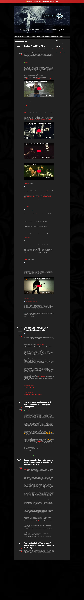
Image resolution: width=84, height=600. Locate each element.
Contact (61, 36)
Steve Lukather (27, 183)
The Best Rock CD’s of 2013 (34, 46)
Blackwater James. (41, 520)
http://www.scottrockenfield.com (29, 385)
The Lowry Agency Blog (60, 48)
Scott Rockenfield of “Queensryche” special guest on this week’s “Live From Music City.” (39, 545)
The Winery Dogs (27, 105)
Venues (38, 36)
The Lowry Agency (21, 36)
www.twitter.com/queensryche (28, 392)
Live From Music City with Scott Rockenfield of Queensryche (36, 329)
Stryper (26, 259)
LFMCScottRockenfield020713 (42, 344)
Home (16, 36)
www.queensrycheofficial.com (28, 389)
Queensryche (38, 213)
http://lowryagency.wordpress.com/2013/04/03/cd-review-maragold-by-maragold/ (38, 78)
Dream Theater (27, 237)
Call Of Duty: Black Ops (41, 376)
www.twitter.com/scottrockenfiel (29, 387)
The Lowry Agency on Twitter (60, 52)
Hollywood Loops (39, 373)
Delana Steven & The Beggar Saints (30, 298)
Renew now (44, 1)
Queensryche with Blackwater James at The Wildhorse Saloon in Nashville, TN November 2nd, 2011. (38, 462)
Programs (33, 36)
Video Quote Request (54, 36)
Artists (28, 36)
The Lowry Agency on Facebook (61, 49)
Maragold (26, 58)
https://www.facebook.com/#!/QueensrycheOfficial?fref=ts (33, 394)
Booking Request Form (46, 36)
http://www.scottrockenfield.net (28, 383)
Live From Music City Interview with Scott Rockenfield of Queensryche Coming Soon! (37, 404)
